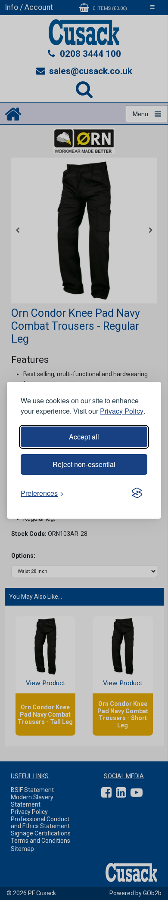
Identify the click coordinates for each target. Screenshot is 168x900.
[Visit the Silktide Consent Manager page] (137, 493)
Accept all (84, 437)
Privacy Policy (121, 411)
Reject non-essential (84, 464)
